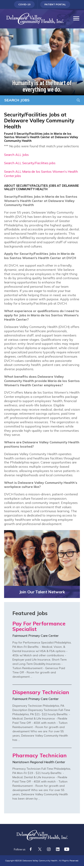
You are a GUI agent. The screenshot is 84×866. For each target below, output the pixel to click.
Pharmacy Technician (39, 756)
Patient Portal (55, 5)
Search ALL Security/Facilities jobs (29, 163)
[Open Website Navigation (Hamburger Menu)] (75, 10)
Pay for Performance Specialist (38, 626)
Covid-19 (24, 5)
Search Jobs (17, 100)
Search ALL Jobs (16, 155)
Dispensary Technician (40, 692)
